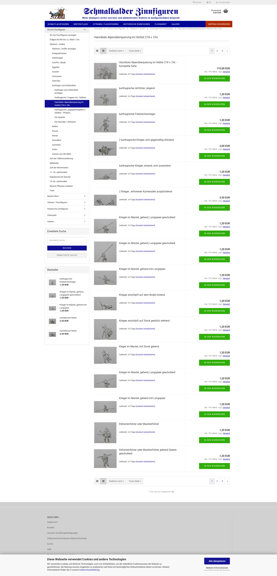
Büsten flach (81, 24)
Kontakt (50, 527)
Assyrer (55, 71)
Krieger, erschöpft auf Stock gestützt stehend (144, 320)
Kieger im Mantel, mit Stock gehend (139, 346)
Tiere (52, 190)
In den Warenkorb (214, 78)
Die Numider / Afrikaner (65, 122)
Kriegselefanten (59, 53)
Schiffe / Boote (59, 62)
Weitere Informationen (217, 568)
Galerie (176, 24)
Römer (55, 135)
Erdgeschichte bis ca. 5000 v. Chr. (65, 39)
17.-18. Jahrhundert (58, 172)
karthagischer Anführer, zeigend (137, 88)
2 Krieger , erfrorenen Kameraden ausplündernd (145, 191)
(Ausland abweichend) (145, 74)
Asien (54, 149)
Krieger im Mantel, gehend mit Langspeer (142, 269)
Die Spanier (60, 117)
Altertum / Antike (57, 44)
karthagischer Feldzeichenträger (137, 114)
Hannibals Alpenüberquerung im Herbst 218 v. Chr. (69, 103)
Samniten (56, 145)
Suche (50, 544)
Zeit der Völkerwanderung (61, 158)
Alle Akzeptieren (217, 561)
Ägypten (55, 67)
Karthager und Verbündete (64, 85)
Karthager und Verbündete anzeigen (66, 91)
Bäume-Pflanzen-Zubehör (61, 186)
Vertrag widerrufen (219, 24)
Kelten (55, 126)
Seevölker (56, 140)
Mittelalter (54, 163)
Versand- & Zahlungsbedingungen (62, 533)
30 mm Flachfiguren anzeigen (63, 35)
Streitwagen (57, 58)
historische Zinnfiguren (136, 24)
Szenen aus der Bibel (61, 154)
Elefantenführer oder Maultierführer (139, 424)
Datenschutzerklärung (89, 570)
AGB (49, 549)
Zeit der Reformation (59, 167)
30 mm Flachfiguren (58, 24)
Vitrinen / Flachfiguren (105, 24)
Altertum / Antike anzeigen (64, 48)
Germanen (57, 76)
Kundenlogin (224, 2)
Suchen (198, 2)
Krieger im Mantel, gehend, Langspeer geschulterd (147, 217)
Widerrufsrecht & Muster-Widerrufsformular (67, 538)
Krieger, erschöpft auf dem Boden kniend (142, 294)
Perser (55, 131)
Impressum (52, 522)
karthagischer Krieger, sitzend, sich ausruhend (145, 165)
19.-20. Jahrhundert (58, 181)
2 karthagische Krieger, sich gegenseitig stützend (146, 139)
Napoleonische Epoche (60, 177)
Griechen (56, 81)
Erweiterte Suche (67, 255)
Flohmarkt (161, 24)
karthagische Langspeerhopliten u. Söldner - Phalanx (70, 111)
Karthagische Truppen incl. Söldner (70, 97)
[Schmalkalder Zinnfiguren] (123, 13)
